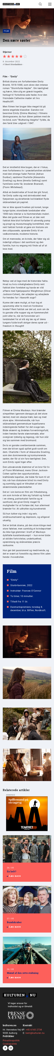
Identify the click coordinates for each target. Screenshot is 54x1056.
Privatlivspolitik (11, 1040)
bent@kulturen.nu (35, 1033)
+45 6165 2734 (34, 1029)
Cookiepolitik (10, 1044)
